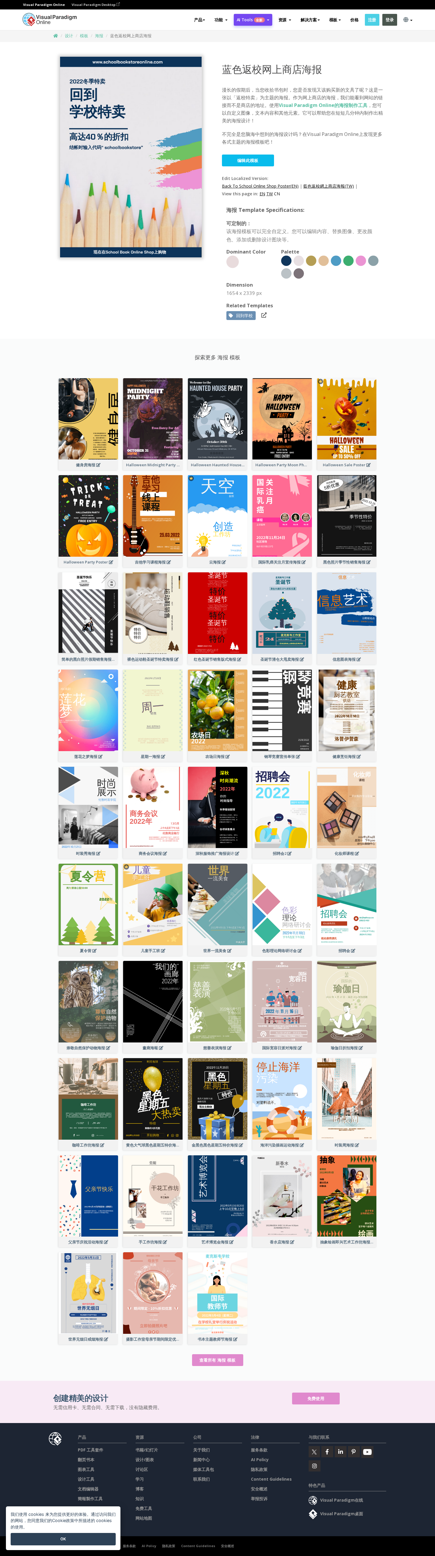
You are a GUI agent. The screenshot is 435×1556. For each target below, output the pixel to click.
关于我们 (201, 1450)
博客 (140, 1489)
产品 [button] (198, 19)
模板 (84, 35)
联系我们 (201, 1479)
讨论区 (142, 1469)
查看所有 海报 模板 (217, 1360)
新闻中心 (201, 1459)
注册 (372, 19)
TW (269, 193)
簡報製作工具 (90, 1498)
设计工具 (86, 1479)
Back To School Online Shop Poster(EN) (260, 186)
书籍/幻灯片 (147, 1450)
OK (63, 1538)
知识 (140, 1498)
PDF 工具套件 (90, 1450)
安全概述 (259, 1489)
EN (262, 193)
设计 (69, 35)
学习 (140, 1479)
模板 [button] (333, 19)
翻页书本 (86, 1459)
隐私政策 (259, 1469)
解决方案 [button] (309, 19)
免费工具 (144, 1508)
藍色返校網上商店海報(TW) (328, 186)
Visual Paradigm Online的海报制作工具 (323, 105)
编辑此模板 (248, 160)
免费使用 (315, 1398)
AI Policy (260, 1459)
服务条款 (259, 1450)
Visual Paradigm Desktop (94, 4)
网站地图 (144, 1518)
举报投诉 (259, 1498)
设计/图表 (145, 1459)
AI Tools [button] (250, 19)
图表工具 (86, 1469)
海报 (99, 35)
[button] (221, 20)
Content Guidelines (271, 1479)
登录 (390, 19)
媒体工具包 (203, 1469)
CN (277, 193)
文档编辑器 (88, 1489)
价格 (354, 19)
